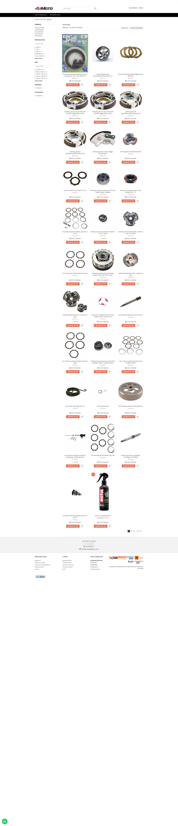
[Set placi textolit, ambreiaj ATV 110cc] (75, 178)
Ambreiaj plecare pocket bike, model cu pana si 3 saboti (130, 232)
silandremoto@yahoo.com (90, 549)
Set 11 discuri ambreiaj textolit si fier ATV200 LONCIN (130, 362)
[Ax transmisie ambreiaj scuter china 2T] (131, 301)
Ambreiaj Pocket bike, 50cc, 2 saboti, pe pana (130, 274)
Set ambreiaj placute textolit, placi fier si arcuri (75, 232)
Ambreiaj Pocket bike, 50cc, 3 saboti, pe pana (75, 316)
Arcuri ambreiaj (39, 32)
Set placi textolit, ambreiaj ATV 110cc (75, 190)
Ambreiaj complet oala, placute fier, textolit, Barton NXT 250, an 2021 (103, 274)
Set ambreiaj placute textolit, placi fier (103, 455)
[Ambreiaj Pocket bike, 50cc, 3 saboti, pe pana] (75, 301)
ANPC (64, 569)
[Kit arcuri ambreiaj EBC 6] (103, 493)
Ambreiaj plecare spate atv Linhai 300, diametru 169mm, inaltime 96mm (103, 362)
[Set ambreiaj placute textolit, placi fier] (103, 438)
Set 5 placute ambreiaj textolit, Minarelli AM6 (75, 362)
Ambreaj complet (39, 28)
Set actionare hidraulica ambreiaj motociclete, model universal (75, 456)
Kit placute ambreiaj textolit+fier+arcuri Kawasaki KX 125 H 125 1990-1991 (75, 75)
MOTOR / (44, 19)
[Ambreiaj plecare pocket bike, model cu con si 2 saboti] (103, 218)
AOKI (37, 47)
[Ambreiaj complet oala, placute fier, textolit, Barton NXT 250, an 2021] (103, 259)
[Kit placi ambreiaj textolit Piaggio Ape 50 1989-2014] (131, 53)
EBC (37, 51)
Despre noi (38, 560)
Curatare (38, 95)
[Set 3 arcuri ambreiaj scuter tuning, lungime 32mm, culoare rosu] (103, 301)
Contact (37, 569)
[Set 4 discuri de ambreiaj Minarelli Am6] (75, 260)
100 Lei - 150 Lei (40, 74)
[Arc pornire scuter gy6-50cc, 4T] (75, 391)
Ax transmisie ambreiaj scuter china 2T (131, 315)
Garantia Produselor (68, 565)
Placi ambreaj (38, 36)
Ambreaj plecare (39, 30)
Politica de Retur (67, 562)
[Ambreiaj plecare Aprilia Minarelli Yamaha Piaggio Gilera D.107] (75, 100)
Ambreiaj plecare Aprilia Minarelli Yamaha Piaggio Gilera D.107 (75, 112)
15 (138, 531)
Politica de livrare (39, 567)
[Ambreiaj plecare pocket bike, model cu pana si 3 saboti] (131, 218)
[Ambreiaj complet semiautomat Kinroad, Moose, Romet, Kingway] (103, 178)
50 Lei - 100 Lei (40, 72)
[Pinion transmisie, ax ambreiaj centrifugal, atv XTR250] (131, 438)
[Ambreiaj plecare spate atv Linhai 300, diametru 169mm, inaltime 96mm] (103, 345)
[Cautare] (95, 8)
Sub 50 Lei (39, 69)
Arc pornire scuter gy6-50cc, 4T (75, 406)
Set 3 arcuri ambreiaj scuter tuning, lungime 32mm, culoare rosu (103, 316)
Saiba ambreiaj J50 (103, 406)
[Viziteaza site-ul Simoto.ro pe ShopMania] (40, 576)
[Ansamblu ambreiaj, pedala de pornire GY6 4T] (75, 492)
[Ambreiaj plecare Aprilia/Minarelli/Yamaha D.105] (131, 100)
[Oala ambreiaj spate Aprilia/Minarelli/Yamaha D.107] (103, 53)
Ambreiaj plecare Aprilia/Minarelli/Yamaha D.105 (130, 112)
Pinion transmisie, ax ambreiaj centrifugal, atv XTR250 (130, 456)
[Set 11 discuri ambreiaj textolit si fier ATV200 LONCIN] (131, 345)
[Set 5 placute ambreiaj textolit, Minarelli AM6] (75, 345)
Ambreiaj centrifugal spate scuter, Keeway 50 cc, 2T (130, 191)
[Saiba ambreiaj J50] (103, 391)
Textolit (38, 88)
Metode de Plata (67, 560)
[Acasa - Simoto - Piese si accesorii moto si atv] (44, 8)
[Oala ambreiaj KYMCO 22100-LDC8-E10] (131, 391)
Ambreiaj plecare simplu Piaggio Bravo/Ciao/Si (103, 152)
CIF (37, 49)
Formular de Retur (68, 567)
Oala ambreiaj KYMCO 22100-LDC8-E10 (131, 406)
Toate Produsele (41, 15)
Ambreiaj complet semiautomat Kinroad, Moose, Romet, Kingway (103, 191)
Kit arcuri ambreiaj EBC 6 (103, 516)
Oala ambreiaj (38, 34)
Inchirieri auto (55, 15)
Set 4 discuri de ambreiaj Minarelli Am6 (75, 273)
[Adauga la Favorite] (82, 84)
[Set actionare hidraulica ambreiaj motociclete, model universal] (75, 438)
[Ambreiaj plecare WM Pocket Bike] (131, 139)
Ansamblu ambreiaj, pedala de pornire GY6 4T (75, 516)
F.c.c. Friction (39, 56)
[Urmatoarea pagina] (140, 531)
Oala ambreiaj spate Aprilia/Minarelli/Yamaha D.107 (103, 75)
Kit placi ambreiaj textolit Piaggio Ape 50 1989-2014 (130, 75)
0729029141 (90, 546)
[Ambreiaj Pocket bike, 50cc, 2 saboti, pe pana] (131, 260)
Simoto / (37, 19)
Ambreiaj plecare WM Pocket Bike (130, 152)
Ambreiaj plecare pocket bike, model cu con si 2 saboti (103, 232)
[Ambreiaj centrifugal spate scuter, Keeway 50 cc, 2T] (131, 178)
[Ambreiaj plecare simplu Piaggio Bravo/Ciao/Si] (103, 139)
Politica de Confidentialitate (42, 565)
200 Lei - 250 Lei (40, 78)
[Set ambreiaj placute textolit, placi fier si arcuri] (75, 218)
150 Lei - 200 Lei (40, 76)
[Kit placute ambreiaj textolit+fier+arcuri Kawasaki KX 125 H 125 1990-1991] (75, 53)
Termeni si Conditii (40, 562)
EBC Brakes (39, 54)
